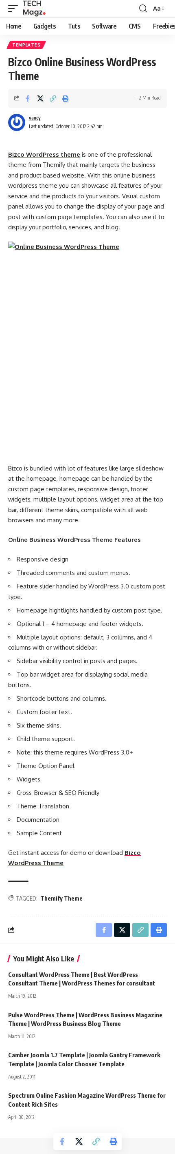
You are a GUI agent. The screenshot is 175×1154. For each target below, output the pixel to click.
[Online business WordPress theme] (87, 348)
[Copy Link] (53, 98)
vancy (35, 118)
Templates (26, 44)
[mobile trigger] (15, 8)
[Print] (65, 98)
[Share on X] (40, 98)
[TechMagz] (34, 8)
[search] (143, 8)
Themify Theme (61, 898)
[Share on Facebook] (27, 98)
